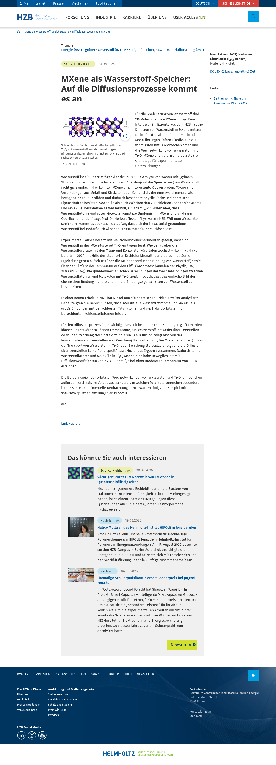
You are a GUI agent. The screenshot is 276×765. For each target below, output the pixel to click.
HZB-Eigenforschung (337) (143, 50)
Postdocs (53, 715)
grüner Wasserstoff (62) (103, 50)
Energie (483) (71, 50)
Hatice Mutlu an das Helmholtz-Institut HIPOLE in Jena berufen (146, 527)
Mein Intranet (34, 3)
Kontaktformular (200, 711)
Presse (58, 3)
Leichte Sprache (91, 674)
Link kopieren (72, 423)
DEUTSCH (203, 3)
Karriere (131, 17)
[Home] (37, 17)
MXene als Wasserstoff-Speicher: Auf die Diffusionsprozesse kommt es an (67, 31)
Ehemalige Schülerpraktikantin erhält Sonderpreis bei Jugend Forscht (146, 580)
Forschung (77, 17)
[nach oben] (253, 675)
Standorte (196, 716)
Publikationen (107, 3)
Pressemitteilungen (28, 704)
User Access (190, 17)
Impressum (43, 674)
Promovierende (57, 709)
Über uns (157, 17)
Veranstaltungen (27, 709)
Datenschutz (65, 674)
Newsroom (181, 644)
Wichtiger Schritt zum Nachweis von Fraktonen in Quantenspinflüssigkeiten (135, 479)
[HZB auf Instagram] (32, 735)
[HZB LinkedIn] (21, 735)
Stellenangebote (58, 694)
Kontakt (23, 674)
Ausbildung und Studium (62, 699)
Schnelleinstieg (236, 3)
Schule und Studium (60, 704)
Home (18, 31)
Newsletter (145, 674)
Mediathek (79, 3)
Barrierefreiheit (120, 674)
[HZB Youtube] (42, 735)
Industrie (106, 17)
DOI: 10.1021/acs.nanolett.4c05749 (232, 71)
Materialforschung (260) (185, 50)
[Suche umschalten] (253, 16)
